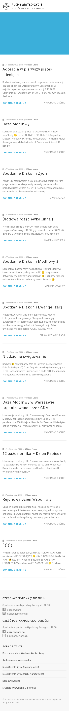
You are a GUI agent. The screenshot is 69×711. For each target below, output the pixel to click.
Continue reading (14, 103)
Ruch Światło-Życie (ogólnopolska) (21, 667)
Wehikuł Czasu (32, 65)
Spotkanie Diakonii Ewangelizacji (33, 307)
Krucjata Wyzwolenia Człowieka (19, 687)
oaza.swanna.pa (16, 632)
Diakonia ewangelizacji (52, 335)
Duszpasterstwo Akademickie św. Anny (23, 653)
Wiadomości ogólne (54, 103)
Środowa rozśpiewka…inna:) (28, 219)
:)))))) (7, 545)
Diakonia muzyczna (54, 240)
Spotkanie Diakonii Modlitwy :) (30, 261)
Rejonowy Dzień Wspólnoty (27, 499)
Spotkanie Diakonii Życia (25, 173)
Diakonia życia (57, 198)
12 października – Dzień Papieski (33, 454)
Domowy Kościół (11, 681)
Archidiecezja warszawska (17, 660)
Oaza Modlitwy (16, 124)
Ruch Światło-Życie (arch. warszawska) (23, 674)
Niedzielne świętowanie (24, 356)
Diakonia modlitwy (55, 286)
